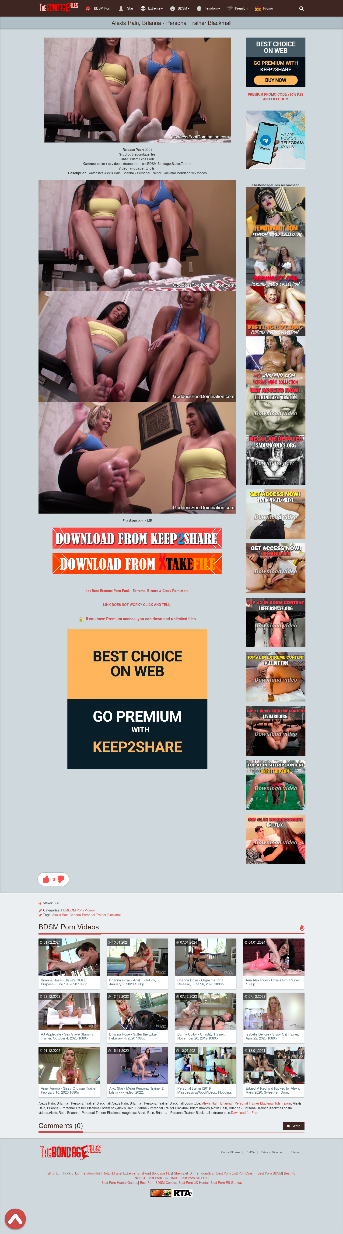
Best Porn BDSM (269, 1173)
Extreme (154, 8)
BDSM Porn (102, 8)
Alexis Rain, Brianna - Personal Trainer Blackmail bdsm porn (246, 1103)
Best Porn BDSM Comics (158, 1182)
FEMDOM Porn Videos (78, 910)
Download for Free (245, 1112)
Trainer (101, 914)
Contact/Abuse (230, 1152)
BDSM (182, 8)
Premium (241, 8)
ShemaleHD (183, 1173)
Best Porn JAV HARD (162, 1177)
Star (129, 8)
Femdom (211, 8)
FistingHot (52, 1173)
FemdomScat (204, 1173)
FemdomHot (90, 1173)
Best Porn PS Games (226, 1182)
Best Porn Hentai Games (120, 1182)
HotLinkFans (112, 1173)
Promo (268, 8)
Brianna (75, 914)
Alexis (56, 914)
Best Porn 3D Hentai (193, 1182)
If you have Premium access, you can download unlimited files (141, 618)
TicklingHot (70, 1173)
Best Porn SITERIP (194, 1177)
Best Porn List (226, 1173)
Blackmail (114, 914)
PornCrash (247, 1173)
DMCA (250, 1152)
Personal (88, 914)
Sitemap (296, 1152)
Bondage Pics (162, 1173)
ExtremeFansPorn (136, 1173)
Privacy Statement (272, 1152)
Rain (65, 914)
